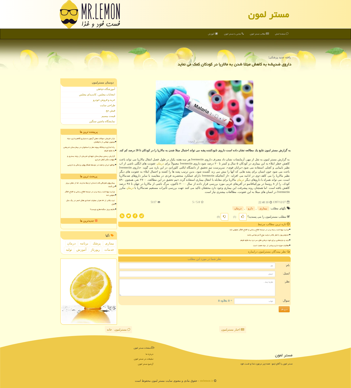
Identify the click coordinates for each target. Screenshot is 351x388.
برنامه (84, 243)
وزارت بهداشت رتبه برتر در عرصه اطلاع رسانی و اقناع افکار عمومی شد (259, 230)
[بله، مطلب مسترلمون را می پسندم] (243, 217)
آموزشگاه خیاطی (105, 89)
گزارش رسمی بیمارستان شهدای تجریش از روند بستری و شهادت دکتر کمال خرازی (91, 158)
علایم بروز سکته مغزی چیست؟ (102, 209)
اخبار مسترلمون (231, 329)
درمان (160, 163)
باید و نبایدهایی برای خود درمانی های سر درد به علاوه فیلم (264, 240)
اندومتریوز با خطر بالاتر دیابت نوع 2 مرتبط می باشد (268, 235)
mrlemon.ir (206, 380)
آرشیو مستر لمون (145, 364)
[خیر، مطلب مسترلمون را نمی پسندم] (224, 217)
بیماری (263, 208)
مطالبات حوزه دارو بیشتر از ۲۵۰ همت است (271, 245)
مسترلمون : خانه (117, 329)
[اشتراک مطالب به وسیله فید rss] (122, 215)
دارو (250, 208)
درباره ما (149, 354)
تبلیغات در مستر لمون (143, 359)
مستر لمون (268, 14)
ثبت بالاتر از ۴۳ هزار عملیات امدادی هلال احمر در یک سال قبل (90, 202)
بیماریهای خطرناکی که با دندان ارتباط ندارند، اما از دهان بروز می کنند (90, 184)
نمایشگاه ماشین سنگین (102, 121)
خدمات (109, 249)
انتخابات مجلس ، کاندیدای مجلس (97, 94)
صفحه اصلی (280, 34)
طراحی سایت (107, 105)
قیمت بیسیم (108, 116)
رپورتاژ (95, 249)
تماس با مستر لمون (233, 34)
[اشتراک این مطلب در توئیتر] (128, 215)
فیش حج (110, 110)
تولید (69, 249)
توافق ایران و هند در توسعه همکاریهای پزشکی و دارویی (91, 165)
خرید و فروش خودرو (104, 99)
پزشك (97, 243)
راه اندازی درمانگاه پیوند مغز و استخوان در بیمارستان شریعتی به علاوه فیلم (89, 149)
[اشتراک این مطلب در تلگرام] (141, 215)
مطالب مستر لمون (258, 34)
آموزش (211, 34)
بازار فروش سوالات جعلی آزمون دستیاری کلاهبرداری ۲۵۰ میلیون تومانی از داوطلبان (91, 140)
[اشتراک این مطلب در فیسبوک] (135, 215)
